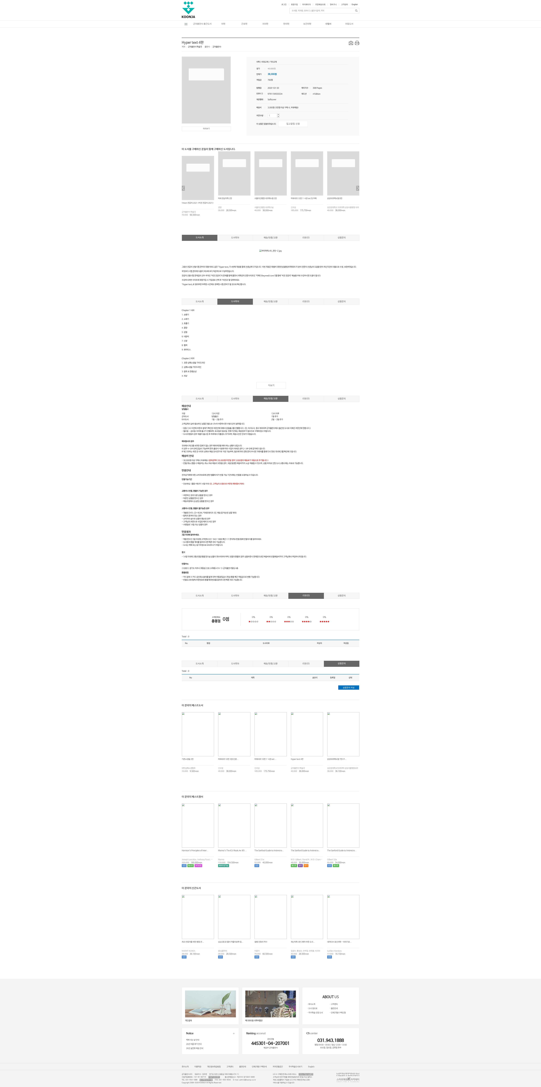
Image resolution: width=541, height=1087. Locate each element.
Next (357, 188)
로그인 (284, 5)
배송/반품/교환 (271, 237)
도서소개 (200, 237)
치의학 (265, 24)
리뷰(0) (306, 237)
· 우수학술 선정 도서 (315, 1013)
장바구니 (333, 5)
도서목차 (235, 237)
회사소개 (185, 1067)
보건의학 (307, 24)
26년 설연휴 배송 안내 (194, 1048)
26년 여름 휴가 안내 (193, 1044)
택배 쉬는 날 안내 (192, 1040)
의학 (223, 24)
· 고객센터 (334, 1004)
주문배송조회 (320, 5)
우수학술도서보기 (295, 1067)
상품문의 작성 (348, 688)
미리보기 (206, 129)
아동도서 (349, 24)
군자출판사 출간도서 (202, 24)
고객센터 (344, 5)
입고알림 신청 (293, 124)
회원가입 (294, 5)
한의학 (286, 24)
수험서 (328, 24)
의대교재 (264, 62)
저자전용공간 (278, 1067)
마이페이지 (306, 5)
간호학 (244, 24)
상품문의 (342, 237)
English (355, 5)
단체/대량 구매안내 (259, 1067)
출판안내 (242, 1067)
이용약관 (197, 1067)
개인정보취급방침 (214, 1067)
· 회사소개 (311, 1004)
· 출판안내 (334, 1008)
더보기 (271, 385)
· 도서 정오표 (312, 1008)
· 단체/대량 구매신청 (338, 1013)
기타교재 (273, 62)
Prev (183, 188)
